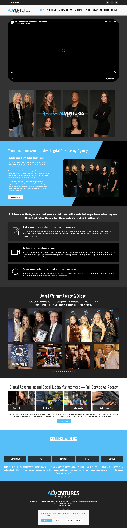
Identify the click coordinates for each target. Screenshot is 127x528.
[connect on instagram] (112, 2)
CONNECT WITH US (63, 438)
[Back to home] (19, 10)
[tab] (52, 371)
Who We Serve (16, 197)
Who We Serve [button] (76, 9)
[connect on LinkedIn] (116, 2)
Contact (114, 9)
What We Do (63, 421)
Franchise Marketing (93, 9)
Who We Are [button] (52, 9)
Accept (46, 520)
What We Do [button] (63, 9)
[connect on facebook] (107, 2)
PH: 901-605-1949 (63, 505)
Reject (58, 520)
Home (42, 9)
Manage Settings (74, 520)
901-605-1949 (15, 2)
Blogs (106, 9)
